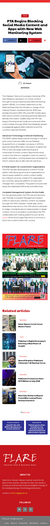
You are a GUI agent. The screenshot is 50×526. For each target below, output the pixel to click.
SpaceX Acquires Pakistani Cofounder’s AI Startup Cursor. (32, 361)
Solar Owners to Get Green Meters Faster (30, 325)
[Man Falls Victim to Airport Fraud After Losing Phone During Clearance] (9, 396)
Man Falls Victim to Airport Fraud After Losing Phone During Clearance (30, 398)
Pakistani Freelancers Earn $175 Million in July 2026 (31, 379)
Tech (25, 16)
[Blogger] (19, 509)
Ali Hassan (27, 83)
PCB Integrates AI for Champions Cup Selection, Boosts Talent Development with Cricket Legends (36, 428)
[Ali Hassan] (20, 83)
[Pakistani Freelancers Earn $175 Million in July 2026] (9, 377)
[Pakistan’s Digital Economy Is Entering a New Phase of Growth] (9, 341)
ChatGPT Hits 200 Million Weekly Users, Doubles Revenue (13, 427)
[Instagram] (30, 509)
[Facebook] (25, 509)
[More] (44, 40)
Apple (5, 217)
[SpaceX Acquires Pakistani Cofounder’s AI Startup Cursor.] (9, 359)
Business (23, 320)
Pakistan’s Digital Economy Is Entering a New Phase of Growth (32, 343)
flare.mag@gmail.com (19, 493)
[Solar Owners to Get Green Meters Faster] (9, 323)
